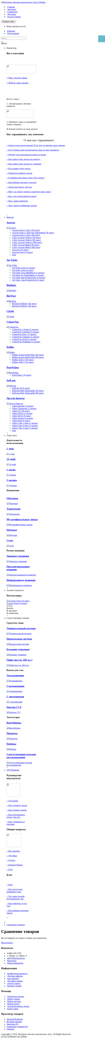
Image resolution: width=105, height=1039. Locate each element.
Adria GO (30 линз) (21, 411)
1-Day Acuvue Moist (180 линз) (26, 247)
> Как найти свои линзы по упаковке (24, 164)
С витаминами (15, 696)
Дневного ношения (18, 556)
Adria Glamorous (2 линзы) (24, 408)
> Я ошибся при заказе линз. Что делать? (26, 178)
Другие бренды (16, 398)
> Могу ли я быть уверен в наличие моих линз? (29, 192)
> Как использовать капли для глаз (16, 815)
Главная (10, 1029)
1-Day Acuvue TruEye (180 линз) (27, 242)
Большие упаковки (18, 649)
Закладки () (12, 1024)
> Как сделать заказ (17, 77)
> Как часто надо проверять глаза (14, 890)
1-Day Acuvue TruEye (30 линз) (26, 237)
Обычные (12, 498)
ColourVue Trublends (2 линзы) (26, 342)
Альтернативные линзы (18, 1006)
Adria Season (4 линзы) (22, 418)
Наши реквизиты (15, 963)
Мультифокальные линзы (22, 519)
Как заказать (13, 978)
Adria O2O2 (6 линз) (21, 416)
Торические (13, 508)
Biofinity (11, 285)
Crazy (10, 540)
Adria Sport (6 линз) (21, 421)
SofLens (11, 380)
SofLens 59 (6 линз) (21, 388)
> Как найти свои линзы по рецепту (23, 159)
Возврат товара (14, 986)
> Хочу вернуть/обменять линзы (22, 205)
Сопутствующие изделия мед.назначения (21, 756)
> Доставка (12, 855)
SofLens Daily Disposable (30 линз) (28, 390)
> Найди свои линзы (17, 82)
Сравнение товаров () (17, 1026)
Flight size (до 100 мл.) (19, 660)
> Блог (10, 884)
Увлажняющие (15, 675)
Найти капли (13, 1004)
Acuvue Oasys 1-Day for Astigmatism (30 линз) (33, 232)
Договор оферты (15, 976)
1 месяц (11, 469)
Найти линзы (13, 999)
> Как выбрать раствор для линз (22, 182)
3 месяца (12, 480)
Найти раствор (14, 1001)
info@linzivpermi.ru (16, 958)
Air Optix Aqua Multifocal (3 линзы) (28, 273)
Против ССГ (14, 707)
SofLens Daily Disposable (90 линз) (28, 393)
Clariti (10, 311)
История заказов (14, 1021)
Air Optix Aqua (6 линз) (22, 270)
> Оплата (11, 860)
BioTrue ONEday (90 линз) (24, 306)
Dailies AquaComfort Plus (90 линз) (28, 357)
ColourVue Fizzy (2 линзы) (24, 334)
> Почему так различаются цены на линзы (26, 154)
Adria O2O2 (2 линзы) (22, 413)
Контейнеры (14, 722)
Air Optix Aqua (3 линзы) (23, 268)
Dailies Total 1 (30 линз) (23, 360)
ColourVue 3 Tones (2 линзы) (25, 329)
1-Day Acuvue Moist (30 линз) (25, 245)
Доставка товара (15, 981)
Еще (14, 255)
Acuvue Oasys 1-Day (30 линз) (26, 230)
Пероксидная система (19, 638)
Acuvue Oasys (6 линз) (22, 252)
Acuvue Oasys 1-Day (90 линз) (26, 235)
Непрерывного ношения (21, 580)
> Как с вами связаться (17, 201)
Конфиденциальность (17, 973)
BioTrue (11, 295)
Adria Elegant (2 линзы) (22, 406)
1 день (10, 448)
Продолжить (7, 943)
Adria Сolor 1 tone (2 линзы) (25, 423)
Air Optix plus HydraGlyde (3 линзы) (28, 277)
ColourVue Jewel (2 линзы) (24, 339)
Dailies (10, 347)
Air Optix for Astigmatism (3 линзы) (28, 275)
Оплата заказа (13, 983)
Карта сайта (12, 1009)
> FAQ (10, 869)
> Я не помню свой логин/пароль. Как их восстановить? (33, 150)
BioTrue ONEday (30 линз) (24, 303)
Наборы (11, 743)
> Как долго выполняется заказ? (22, 196)
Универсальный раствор (21, 628)
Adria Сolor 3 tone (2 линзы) (25, 428)
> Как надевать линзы (17, 805)
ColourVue (13, 321)
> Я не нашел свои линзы (18, 168)
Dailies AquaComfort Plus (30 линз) (28, 355)
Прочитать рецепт (15, 996)
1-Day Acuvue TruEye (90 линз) (26, 240)
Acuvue (11, 222)
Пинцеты (12, 733)
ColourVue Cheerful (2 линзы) (25, 332)
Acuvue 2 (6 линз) (20, 250)
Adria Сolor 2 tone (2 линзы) (25, 425)
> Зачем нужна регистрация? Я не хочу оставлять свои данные (36, 145)
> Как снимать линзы (17, 810)
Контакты (11, 960)
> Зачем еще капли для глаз (19, 187)
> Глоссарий (12, 801)
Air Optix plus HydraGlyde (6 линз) (28, 280)
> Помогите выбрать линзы (19, 173)
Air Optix (12, 260)
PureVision (13, 367)
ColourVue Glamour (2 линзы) (25, 337)
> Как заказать (13, 851)
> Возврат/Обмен (15, 865)
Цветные (12, 529)
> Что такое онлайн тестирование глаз (16, 897)
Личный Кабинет (15, 1019)
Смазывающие (15, 686)
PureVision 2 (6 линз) (21, 375)
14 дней (11, 459)
